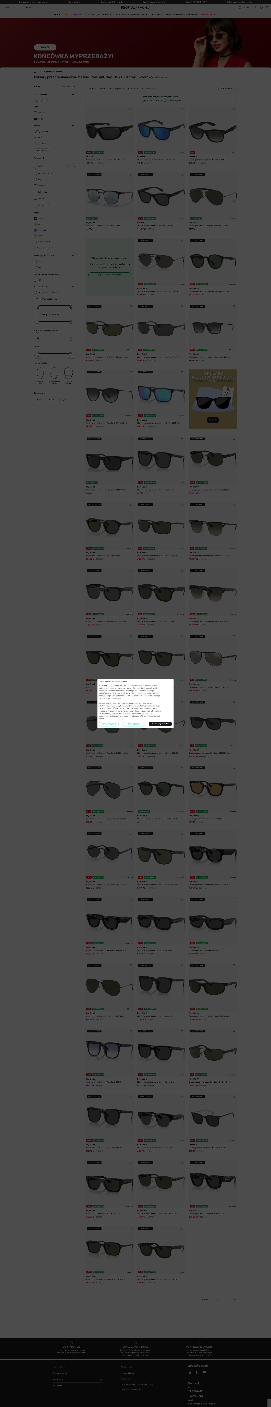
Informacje (116, 698)
